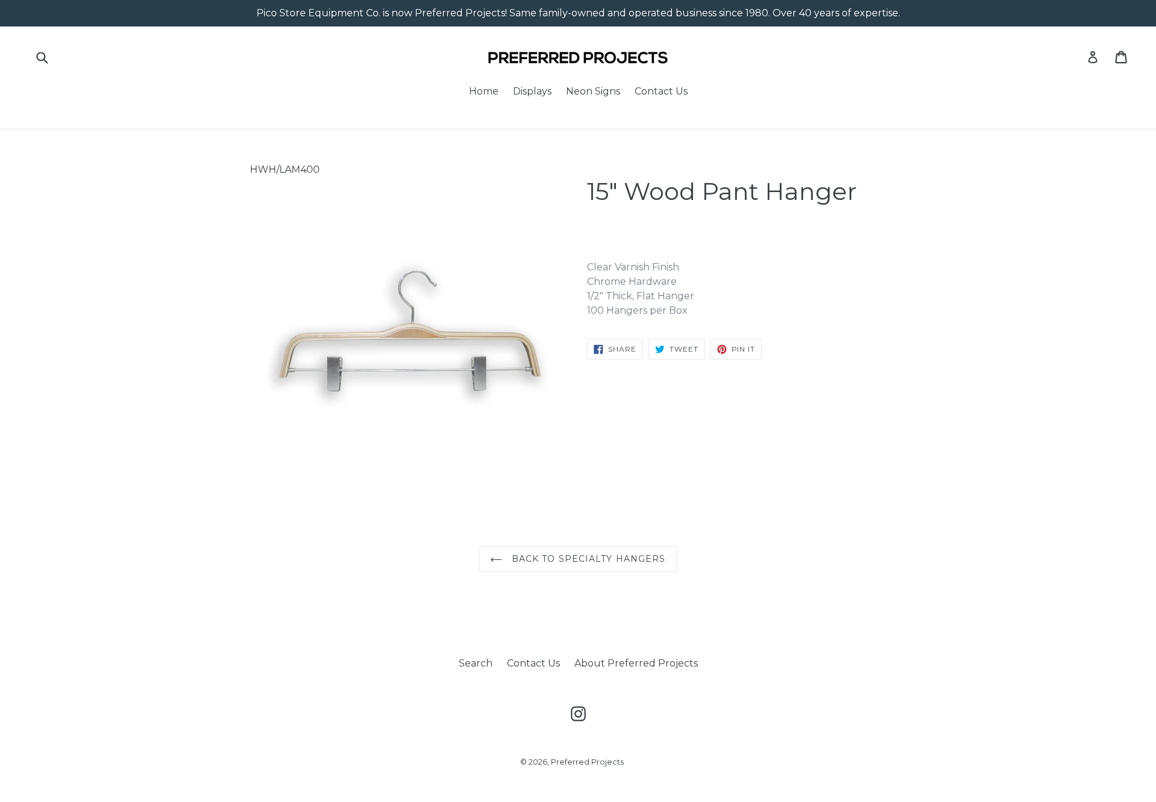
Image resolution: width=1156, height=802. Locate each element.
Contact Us (661, 91)
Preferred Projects (587, 761)
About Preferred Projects (636, 663)
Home (484, 91)
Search (476, 663)
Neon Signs (593, 91)
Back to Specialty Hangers (586, 558)
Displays (532, 91)
